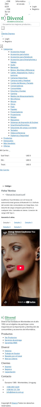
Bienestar (14, 67)
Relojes (13, 117)
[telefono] (5, 1)
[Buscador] (2, 28)
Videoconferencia (17, 133)
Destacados (8, 141)
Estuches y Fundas (18, 91)
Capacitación (10, 372)
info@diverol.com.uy (15, 392)
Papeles (13, 109)
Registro (35, 9)
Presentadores (16, 112)
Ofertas (6, 146)
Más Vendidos (9, 143)
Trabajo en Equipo (12, 353)
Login (34, 6)
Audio (12, 65)
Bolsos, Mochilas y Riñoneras (22, 70)
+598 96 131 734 (13, 389)
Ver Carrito (4, 170)
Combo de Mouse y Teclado (21, 83)
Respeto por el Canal (13, 356)
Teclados (14, 130)
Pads (12, 107)
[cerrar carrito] (9, 150)
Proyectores (15, 114)
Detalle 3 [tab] (28, 222)
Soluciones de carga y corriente (23, 127)
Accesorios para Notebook (21, 57)
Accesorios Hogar (17, 52)
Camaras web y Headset (20, 80)
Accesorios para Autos (19, 54)
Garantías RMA (11, 343)
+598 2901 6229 (13, 387)
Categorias (7, 49)
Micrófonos (15, 99)
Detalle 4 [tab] (6, 227)
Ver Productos (11, 337)
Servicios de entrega (13, 340)
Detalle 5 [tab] (17, 227)
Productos (7, 138)
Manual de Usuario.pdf (15, 194)
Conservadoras (16, 86)
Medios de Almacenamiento (22, 96)
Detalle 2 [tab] (17, 222)
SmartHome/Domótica (19, 125)
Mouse (13, 101)
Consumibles (15, 88)
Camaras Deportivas (18, 78)
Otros (12, 104)
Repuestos (14, 120)
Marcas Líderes (11, 358)
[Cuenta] (34, 2)
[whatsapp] (5, 9)
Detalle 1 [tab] (6, 222)
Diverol (15, 403)
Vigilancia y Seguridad (19, 135)
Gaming (13, 93)
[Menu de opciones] (29, 13)
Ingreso (8, 366)
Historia (8, 351)
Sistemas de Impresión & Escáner (24, 122)
